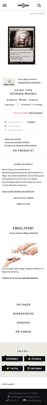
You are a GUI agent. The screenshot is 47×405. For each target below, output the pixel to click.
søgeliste (34, 100)
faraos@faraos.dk (33, 400)
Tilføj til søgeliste (35, 113)
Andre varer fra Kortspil (13, 139)
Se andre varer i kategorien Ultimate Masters (21, 145)
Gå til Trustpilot (8, 384)
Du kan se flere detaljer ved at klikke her (18, 191)
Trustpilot (31, 122)
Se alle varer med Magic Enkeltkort (17, 142)
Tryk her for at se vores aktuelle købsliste (20, 278)
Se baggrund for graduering (29, 82)
